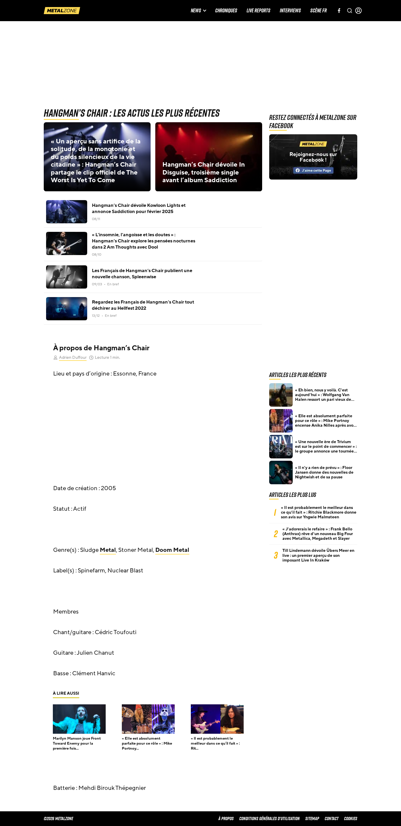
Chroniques (226, 11)
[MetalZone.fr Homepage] (62, 10)
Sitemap (312, 818)
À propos (226, 818)
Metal (108, 550)
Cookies (350, 818)
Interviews (290, 11)
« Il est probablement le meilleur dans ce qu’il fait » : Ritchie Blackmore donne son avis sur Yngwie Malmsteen (318, 512)
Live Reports (258, 11)
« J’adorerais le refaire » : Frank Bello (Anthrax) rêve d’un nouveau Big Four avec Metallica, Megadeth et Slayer (317, 534)
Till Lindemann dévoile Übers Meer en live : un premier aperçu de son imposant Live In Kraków (318, 555)
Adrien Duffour (73, 357)
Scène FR (318, 11)
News (196, 11)
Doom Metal (172, 550)
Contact (331, 818)
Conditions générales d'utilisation (269, 818)
